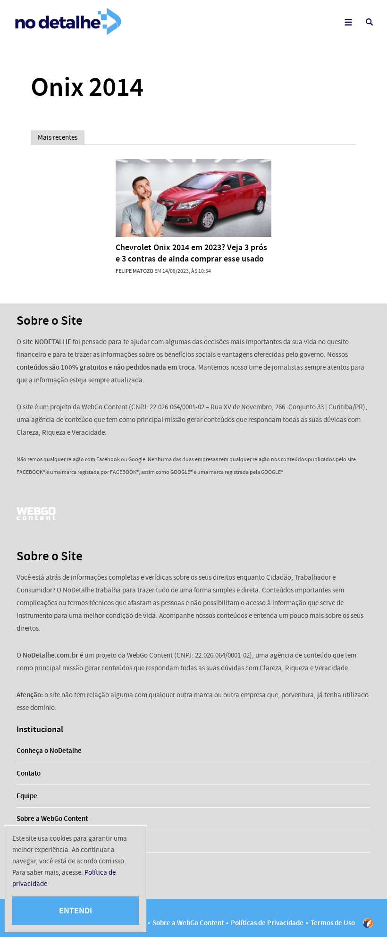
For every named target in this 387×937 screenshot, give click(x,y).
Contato (29, 773)
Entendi (75, 910)
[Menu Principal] (348, 21)
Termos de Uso (333, 923)
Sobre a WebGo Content (52, 818)
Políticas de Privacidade (267, 923)
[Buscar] (369, 21)
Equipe (27, 796)
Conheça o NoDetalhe (49, 750)
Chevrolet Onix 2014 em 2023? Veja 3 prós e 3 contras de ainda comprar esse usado (191, 253)
